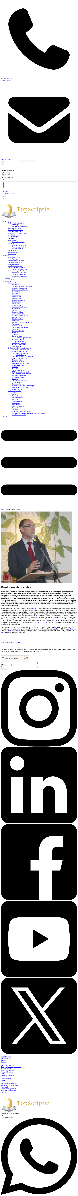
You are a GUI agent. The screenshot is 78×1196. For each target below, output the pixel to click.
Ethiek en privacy (17, 389)
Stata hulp (15, 368)
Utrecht (15, 630)
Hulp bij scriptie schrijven (16, 223)
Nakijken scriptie (13, 236)
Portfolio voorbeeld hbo (19, 245)
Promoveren (12, 254)
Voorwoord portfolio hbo (19, 247)
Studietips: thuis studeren (19, 288)
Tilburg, (58, 629)
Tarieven (7, 278)
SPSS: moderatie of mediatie (20, 372)
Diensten (7, 221)
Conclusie (15, 392)
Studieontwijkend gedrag (19, 307)
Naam (3, 663)
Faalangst (3, 1062)
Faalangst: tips (16, 298)
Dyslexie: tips (16, 303)
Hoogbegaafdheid (17, 312)
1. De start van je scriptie (15, 317)
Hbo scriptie (16, 224)
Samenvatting (16, 403)
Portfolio (11, 243)
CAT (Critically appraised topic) (21, 338)
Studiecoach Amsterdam (19, 276)
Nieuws (3, 1073)
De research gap (17, 320)
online (2, 632)
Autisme (14, 310)
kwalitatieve (31, 602)
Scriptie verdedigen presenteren (17, 233)
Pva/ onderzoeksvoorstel (15, 230)
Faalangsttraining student (8, 1089)
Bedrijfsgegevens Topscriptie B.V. (11, 1067)
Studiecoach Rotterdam (19, 274)
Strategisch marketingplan (20, 353)
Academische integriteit (15, 266)
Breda (72, 629)
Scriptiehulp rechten (18, 341)
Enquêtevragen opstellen (19, 365)
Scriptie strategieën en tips (20, 315)
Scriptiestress (16, 308)
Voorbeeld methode (18, 362)
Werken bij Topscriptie (7, 1075)
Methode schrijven (17, 360)
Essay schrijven (16, 293)
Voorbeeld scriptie (17, 408)
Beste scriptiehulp (13, 264)
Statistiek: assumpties (18, 370)
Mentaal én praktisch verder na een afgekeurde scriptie (28, 413)
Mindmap (15, 334)
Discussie (15, 394)
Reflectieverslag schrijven (20, 290)
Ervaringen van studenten (16, 260)
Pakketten (11, 279)
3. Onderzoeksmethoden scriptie (18, 358)
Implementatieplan (17, 397)
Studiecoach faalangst (18, 300)
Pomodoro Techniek (18, 339)
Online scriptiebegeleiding (20, 269)
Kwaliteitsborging (6, 1078)
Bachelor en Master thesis (20, 226)
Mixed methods (16, 382)
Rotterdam (8, 630)
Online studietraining (18, 242)
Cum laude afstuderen (18, 314)
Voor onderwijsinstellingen (9, 1090)
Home (2, 509)
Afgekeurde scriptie (14, 235)
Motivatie (11, 238)
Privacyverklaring (6, 1068)
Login (6, 191)
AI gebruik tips (16, 346)
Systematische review (18, 384)
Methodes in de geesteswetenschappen (23, 385)
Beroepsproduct (13, 250)
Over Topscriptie (13, 259)
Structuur (15, 332)
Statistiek (3, 1060)
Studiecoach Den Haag (19, 272)
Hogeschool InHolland (40, 622)
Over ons (7, 255)
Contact (7, 416)
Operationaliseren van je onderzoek (22, 356)
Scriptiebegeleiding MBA (20, 344)
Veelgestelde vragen (7, 1072)
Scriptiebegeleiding (6, 1057)
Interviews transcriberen (19, 375)
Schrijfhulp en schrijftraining (9, 1085)
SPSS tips (15, 367)
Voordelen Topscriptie (15, 262)
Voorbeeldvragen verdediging (21, 411)
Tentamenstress (16, 295)
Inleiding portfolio (17, 248)
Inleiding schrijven (17, 319)
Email (3, 667)
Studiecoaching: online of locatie (18, 271)
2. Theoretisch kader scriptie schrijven (19, 348)
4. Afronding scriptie (14, 391)
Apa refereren (16, 404)
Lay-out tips (15, 399)
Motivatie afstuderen (18, 305)
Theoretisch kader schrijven (20, 350)
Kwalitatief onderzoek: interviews (22, 373)
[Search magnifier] (2, 163)
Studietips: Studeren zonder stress (22, 286)
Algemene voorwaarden (8, 1065)
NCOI (55, 620)
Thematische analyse (18, 377)
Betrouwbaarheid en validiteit (21, 363)
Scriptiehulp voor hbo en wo (16, 228)
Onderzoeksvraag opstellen (20, 327)
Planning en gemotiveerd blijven (22, 322)
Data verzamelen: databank (20, 387)
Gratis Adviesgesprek (11, 193)
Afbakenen (15, 329)
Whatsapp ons (7, 81)
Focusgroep (15, 379)
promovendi (32, 608)
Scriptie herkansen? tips (19, 415)
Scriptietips (8, 281)
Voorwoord (15, 324)
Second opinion (13, 252)
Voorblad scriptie (17, 401)
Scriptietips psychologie (19, 343)
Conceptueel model (18, 331)
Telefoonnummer (6, 665)
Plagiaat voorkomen (18, 406)
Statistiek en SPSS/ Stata (15, 231)
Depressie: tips (16, 296)
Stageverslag (16, 291)
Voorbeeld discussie (18, 396)
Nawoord (15, 409)
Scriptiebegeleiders (14, 257)
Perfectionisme (16, 302)
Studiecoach (12, 240)
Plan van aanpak (17, 326)
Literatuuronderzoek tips (19, 351)
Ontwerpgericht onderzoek (20, 380)
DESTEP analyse (21, 355)
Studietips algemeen (14, 283)
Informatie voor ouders (7, 1070)
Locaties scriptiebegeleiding (16, 267)
